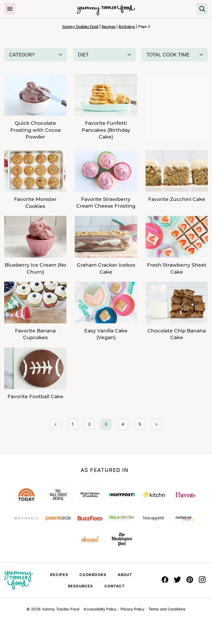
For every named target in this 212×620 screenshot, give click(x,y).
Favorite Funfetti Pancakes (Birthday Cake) (106, 130)
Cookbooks (92, 574)
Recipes (109, 26)
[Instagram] (202, 579)
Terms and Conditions (167, 609)
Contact (114, 586)
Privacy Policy (132, 609)
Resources (80, 586)
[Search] (202, 8)
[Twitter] (177, 579)
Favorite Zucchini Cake (176, 199)
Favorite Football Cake (35, 396)
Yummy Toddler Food (80, 26)
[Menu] (10, 8)
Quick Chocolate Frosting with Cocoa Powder (35, 130)
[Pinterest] (189, 579)
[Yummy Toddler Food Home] (106, 8)
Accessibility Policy (100, 609)
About (125, 574)
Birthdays (127, 26)
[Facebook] (165, 579)
